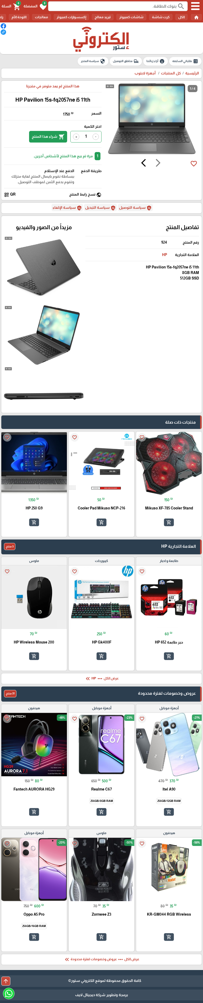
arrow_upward (6, 981)
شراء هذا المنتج (48, 137)
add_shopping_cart (169, 522)
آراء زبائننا (155, 61)
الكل (181, 17)
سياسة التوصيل (135, 208)
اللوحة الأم (19, 17)
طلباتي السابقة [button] (185, 61)
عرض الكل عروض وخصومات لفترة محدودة (101, 959)
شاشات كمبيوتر (131, 17)
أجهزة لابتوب (145, 73)
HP (164, 255)
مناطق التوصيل (126, 61)
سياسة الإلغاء (67, 208)
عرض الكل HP (102, 678)
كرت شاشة (161, 17)
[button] (35, 6)
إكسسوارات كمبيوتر (71, 17)
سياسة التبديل (100, 208)
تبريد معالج (103, 17)
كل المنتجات (171, 73)
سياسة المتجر (93, 61)
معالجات (41, 17)
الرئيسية (192, 73)
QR (10, 194)
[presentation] (158, 163)
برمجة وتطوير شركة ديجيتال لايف (101, 995)
